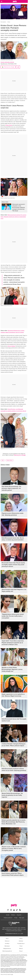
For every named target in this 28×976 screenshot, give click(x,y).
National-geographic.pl (7, 951)
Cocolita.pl (7, 943)
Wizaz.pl (21, 948)
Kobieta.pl (21, 941)
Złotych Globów (11, 346)
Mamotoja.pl (7, 946)
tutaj (12, 974)
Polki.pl (20, 938)
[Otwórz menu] (1, 1)
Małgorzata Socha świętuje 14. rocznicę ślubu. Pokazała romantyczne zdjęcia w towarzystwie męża (13, 216)
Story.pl (20, 951)
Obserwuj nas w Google (9, 67)
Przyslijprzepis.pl (20, 943)
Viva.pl (21, 946)
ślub (3, 460)
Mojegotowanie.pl (7, 948)
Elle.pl (7, 938)
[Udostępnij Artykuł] (18, 67)
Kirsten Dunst (9, 125)
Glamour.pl (7, 941)
